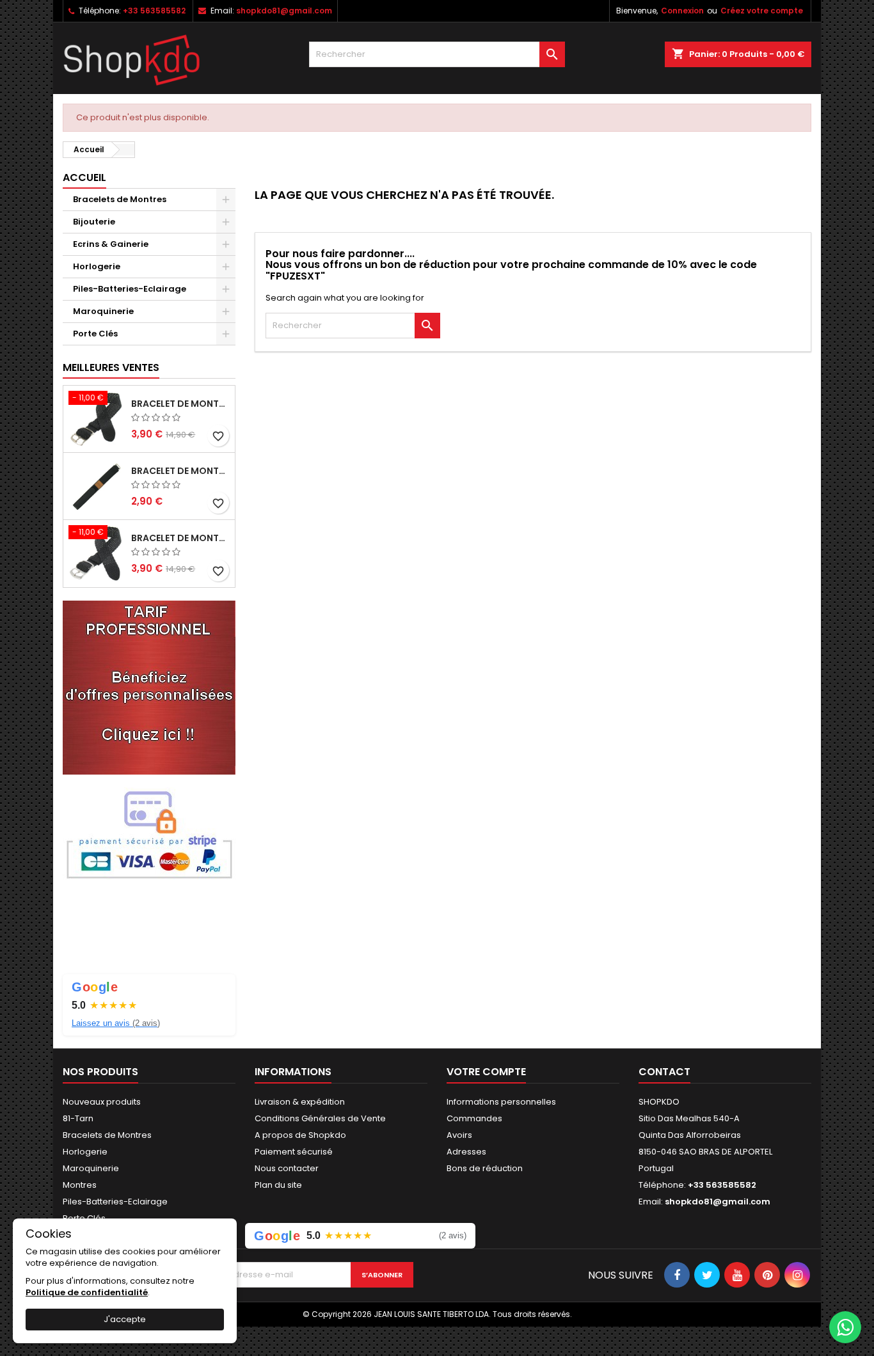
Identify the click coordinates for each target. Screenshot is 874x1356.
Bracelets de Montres (119, 199)
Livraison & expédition (300, 1102)
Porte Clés (95, 333)
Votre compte (486, 1071)
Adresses (466, 1152)
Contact (664, 1071)
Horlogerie (96, 266)
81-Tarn (78, 1118)
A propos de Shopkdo (300, 1135)
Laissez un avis (116, 1023)
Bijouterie (94, 222)
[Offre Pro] (149, 687)
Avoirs (459, 1135)
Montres (80, 1185)
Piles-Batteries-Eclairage (129, 289)
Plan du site (278, 1185)
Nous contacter (287, 1168)
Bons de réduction (485, 1168)
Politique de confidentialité (87, 1292)
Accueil (84, 177)
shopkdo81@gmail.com (284, 10)
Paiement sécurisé (294, 1152)
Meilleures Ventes (111, 367)
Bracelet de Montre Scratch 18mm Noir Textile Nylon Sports (180, 471)
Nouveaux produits (102, 1102)
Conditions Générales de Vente (320, 1118)
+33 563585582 (154, 10)
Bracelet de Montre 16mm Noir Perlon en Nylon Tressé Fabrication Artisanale (180, 403)
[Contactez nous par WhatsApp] (845, 1327)
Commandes (474, 1118)
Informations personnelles (501, 1102)
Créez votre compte (761, 10)
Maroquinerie (103, 311)
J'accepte (125, 1319)
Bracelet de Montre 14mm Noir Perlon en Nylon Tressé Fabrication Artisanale (180, 538)
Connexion (682, 10)
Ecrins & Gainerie (110, 244)
